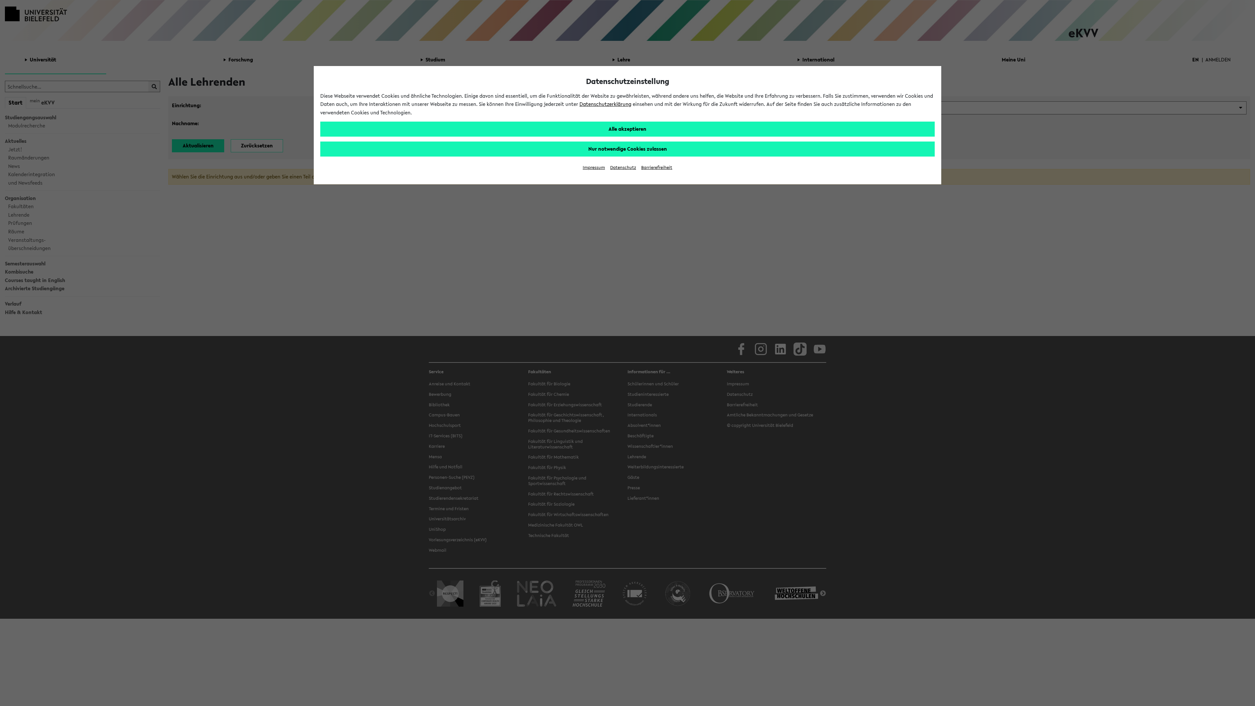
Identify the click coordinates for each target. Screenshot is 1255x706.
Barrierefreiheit (656, 167)
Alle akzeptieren (627, 128)
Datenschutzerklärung (605, 104)
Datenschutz (623, 167)
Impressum (594, 167)
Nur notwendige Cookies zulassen (627, 148)
